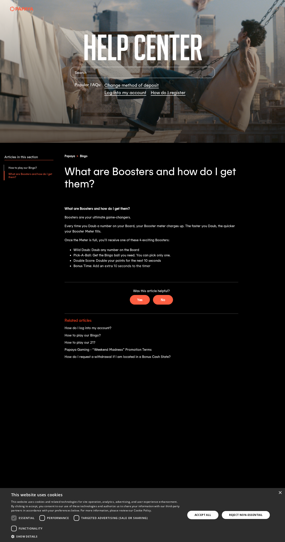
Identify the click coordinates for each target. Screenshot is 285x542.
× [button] (280, 492)
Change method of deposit (131, 85)
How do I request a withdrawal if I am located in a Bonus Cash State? (118, 357)
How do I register (168, 92)
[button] (96, 536)
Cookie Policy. (143, 510)
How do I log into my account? (88, 328)
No (163, 300)
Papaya (70, 156)
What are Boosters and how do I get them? (30, 175)
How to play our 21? (80, 342)
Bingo (84, 156)
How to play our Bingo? (22, 167)
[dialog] (142, 515)
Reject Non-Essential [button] (246, 515)
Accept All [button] (203, 515)
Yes (139, 300)
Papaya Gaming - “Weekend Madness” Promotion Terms (108, 349)
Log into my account (125, 92)
